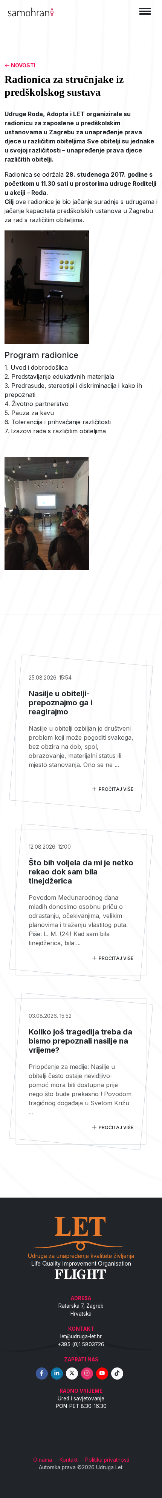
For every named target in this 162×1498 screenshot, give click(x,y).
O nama (42, 1460)
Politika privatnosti (107, 1460)
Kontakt (69, 1460)
